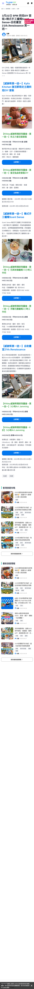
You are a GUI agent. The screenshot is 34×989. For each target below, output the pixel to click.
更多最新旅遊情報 (16, 659)
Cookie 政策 (6, 987)
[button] (3, 3)
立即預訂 (16, 162)
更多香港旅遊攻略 (16, 554)
